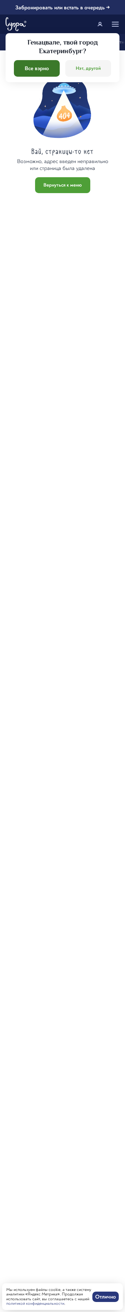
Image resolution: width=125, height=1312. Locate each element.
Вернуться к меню (62, 185)
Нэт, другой (88, 68)
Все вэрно (37, 68)
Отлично (105, 1296)
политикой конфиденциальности (35, 1303)
